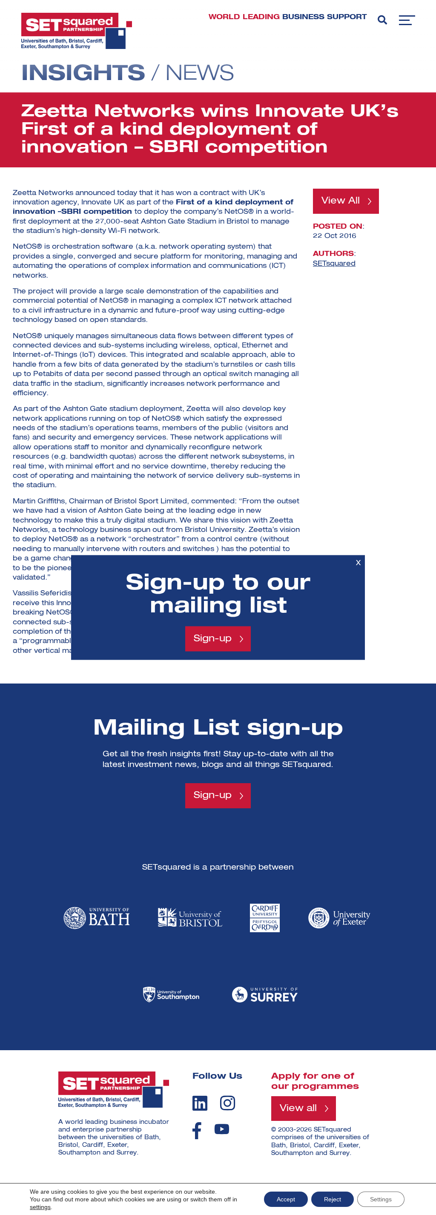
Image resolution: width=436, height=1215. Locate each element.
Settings (381, 1199)
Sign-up (213, 638)
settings (40, 1207)
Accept (286, 1199)
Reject (332, 1199)
